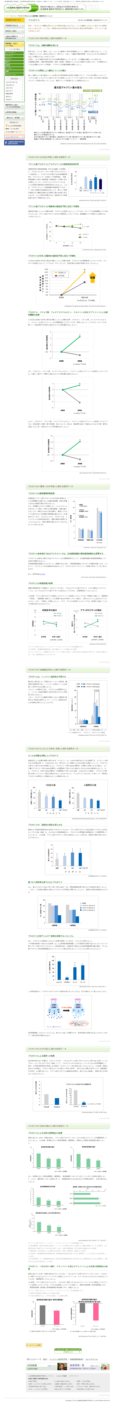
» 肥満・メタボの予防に (83, 1381)
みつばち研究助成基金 (14, 126)
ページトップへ (105, 149)
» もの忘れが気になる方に (62, 1381)
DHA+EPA (9, 94)
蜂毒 (7, 71)
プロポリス (13, 16)
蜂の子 (8, 62)
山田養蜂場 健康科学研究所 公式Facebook (14, 142)
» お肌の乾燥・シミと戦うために (64, 1386)
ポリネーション (11, 74)
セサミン (9, 96)
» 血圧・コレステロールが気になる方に (40, 1384)
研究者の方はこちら (14, 20)
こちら (43, 574)
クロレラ (9, 99)
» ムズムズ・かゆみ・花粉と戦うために (88, 1386)
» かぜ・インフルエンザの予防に (38, 1389)
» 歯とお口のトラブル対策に (62, 1389)
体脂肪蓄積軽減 (76, 1359)
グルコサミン (10, 85)
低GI (45, 1359)
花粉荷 (8, 65)
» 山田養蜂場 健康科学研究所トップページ (41, 1376)
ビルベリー (9, 91)
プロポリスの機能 (34, 1345)
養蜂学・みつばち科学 (12, 129)
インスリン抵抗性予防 (58, 1359)
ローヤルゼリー (11, 53)
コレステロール (91, 1359)
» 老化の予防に (32, 1381)
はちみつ (9, 59)
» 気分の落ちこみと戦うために (85, 1389)
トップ (6, 16)
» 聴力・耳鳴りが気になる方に (85, 1384)
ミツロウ (9, 68)
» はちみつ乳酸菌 (61, 1376)
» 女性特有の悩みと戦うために (37, 1386)
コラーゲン (9, 88)
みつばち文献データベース (13, 132)
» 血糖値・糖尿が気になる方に (63, 1384)
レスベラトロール (11, 82)
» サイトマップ (73, 1376)
